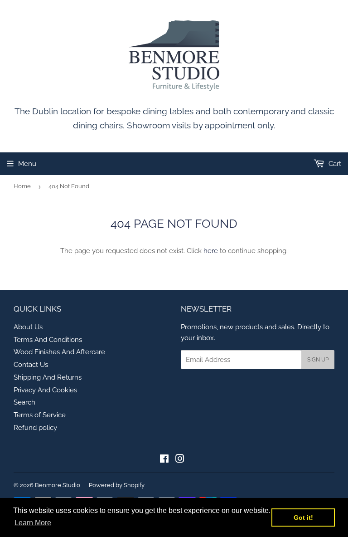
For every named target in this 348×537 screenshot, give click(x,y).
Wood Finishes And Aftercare (59, 352)
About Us (28, 327)
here (210, 251)
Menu (27, 164)
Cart (334, 164)
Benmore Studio (57, 485)
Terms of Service (40, 415)
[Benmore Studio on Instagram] (179, 460)
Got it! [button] (303, 517)
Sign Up (318, 359)
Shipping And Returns (48, 377)
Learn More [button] (32, 523)
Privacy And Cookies (45, 390)
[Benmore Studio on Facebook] (164, 460)
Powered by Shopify (117, 485)
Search (24, 402)
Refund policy (35, 428)
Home (22, 186)
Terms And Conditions (48, 340)
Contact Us (31, 365)
